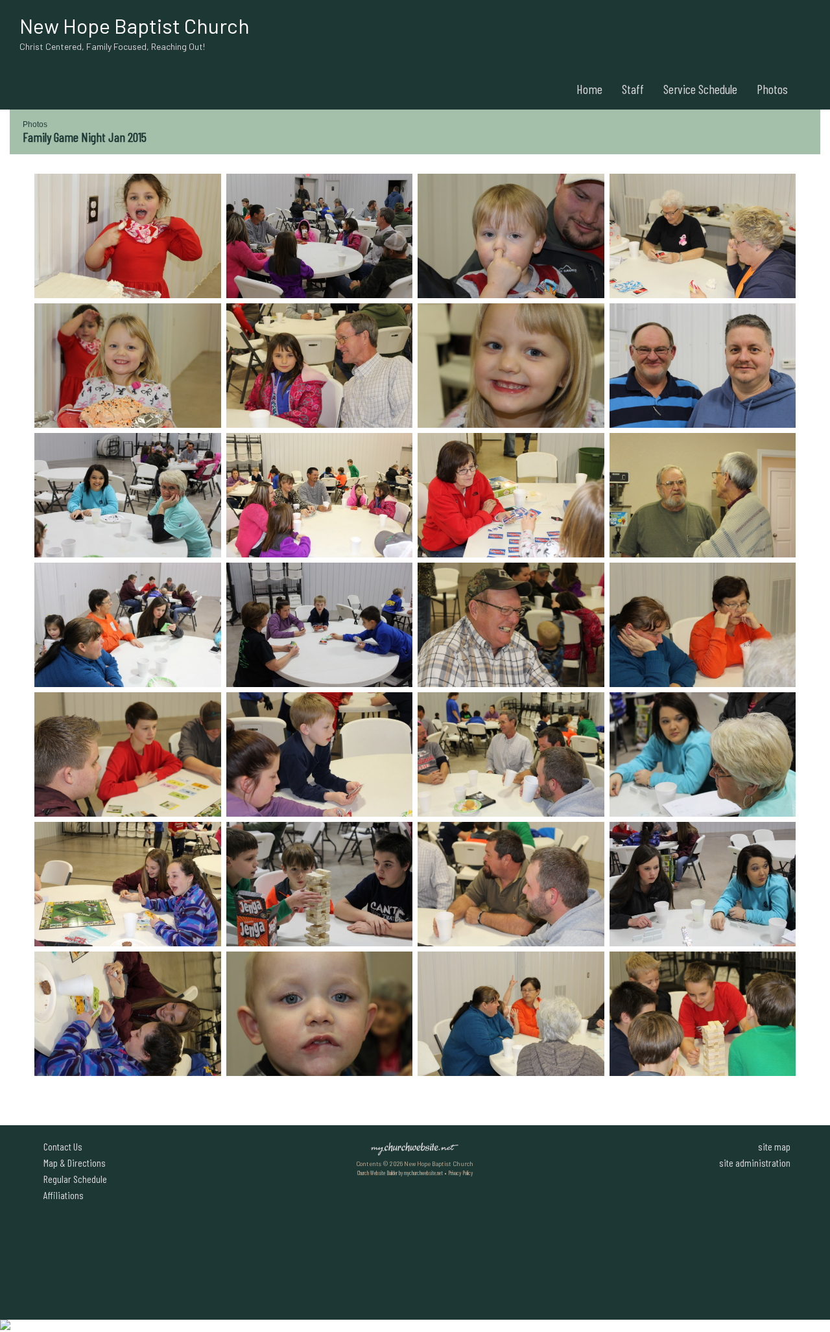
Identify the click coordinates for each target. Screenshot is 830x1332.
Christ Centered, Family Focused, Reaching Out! (112, 46)
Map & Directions (73, 1162)
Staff (633, 89)
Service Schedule (700, 89)
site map (774, 1146)
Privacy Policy (460, 1172)
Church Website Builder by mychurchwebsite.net (400, 1172)
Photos (772, 89)
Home (589, 89)
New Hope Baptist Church (134, 25)
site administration (754, 1162)
